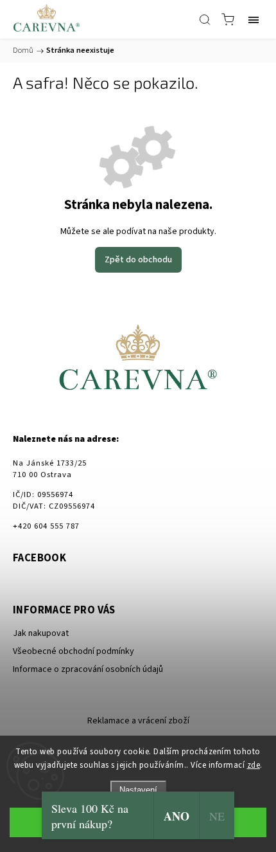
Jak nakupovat (41, 633)
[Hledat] (204, 19)
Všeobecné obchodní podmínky (73, 651)
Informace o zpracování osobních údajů (88, 669)
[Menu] (253, 19)
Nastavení (138, 790)
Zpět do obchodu (138, 259)
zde (254, 765)
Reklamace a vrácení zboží (138, 720)
